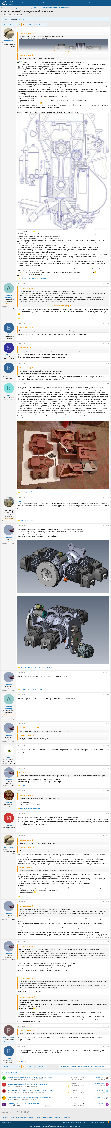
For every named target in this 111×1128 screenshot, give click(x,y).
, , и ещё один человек (36, 667)
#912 (107, 746)
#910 (107, 695)
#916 (107, 836)
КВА (8, 395)
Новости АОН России (29, 1099)
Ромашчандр (8, 1037)
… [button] (13, 25)
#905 (107, 363)
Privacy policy (94, 1122)
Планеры (34, 1086)
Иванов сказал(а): (25, 867)
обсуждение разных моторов (13, 15)
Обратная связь (68, 1122)
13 (37, 1079)
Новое (35, 3)
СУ (8, 1079)
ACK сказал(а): (23, 772)
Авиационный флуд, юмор (26, 1079)
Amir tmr (9, 802)
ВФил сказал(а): (24, 348)
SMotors (8, 355)
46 (23, 25)
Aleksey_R (102, 1079)
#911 (107, 724)
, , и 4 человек (31, 492)
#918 (107, 942)
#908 (107, 526)
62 (36, 25)
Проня (10, 1093)
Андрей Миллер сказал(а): (28, 728)
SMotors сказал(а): (25, 328)
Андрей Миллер (8, 296)
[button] (30, 3)
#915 (107, 814)
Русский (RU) (7, 1122)
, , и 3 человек (33, 278)
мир (9, 509)
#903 (107, 323)
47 (26, 25)
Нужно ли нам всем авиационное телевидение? (30, 1097)
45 (20, 25)
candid (103, 1092)
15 (42, 1079)
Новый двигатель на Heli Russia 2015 (24, 1104)
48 (30, 25)
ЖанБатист (101, 1086)
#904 (107, 343)
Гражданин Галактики (15, 1086)
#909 (107, 673)
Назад (6, 25)
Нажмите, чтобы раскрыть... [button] (63, 51)
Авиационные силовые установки (33, 1093)
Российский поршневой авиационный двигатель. (30, 1090)
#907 (107, 497)
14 (40, 1079)
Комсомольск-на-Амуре (9, 45)
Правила (46, 3)
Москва (12, 543)
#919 (107, 1026)
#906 (107, 384)
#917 (107, 902)
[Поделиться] (103, 29)
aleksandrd (101, 1099)
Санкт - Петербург (9, 308)
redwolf (10, 1106)
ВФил (8, 335)
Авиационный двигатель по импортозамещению (30, 1077)
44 (16, 25)
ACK (8, 757)
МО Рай (12, 763)
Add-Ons (68, 1126)
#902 (107, 284)
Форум (25, 3)
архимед (102, 1106)
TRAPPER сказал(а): (25, 33)
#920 (107, 1047)
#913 (107, 768)
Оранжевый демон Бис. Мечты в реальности (28, 1084)
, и (31, 689)
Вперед (41, 25)
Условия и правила (81, 1122)
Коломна (12, 521)
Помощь (103, 1122)
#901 (107, 29)
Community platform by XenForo (47, 1126)
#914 (107, 791)
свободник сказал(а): (26, 288)
